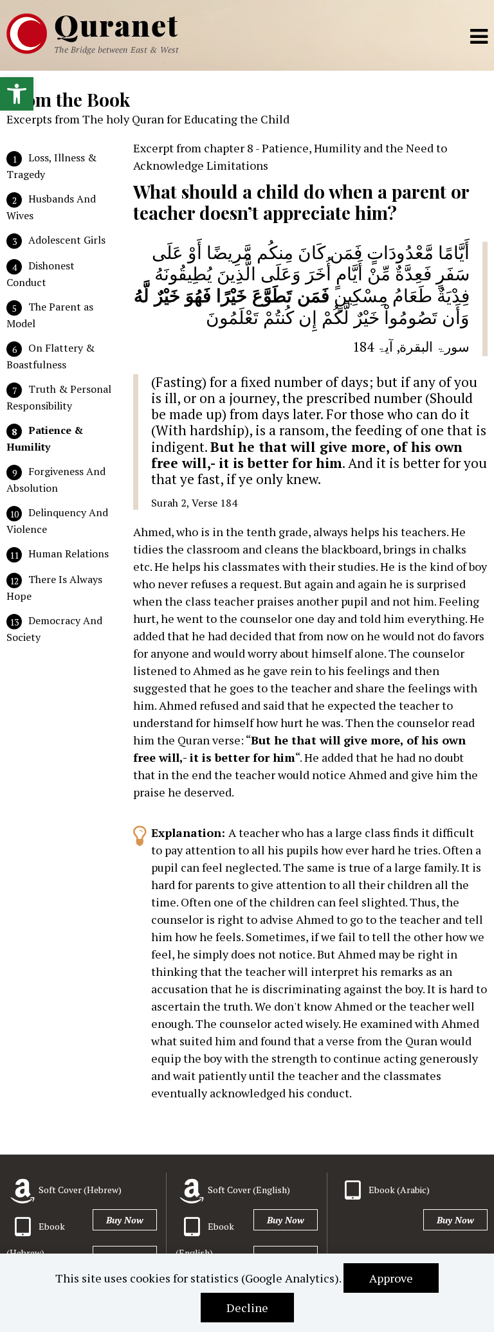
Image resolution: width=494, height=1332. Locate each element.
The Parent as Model (49, 315)
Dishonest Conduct (40, 273)
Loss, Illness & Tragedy (51, 165)
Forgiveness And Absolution (55, 479)
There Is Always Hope (54, 587)
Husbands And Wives (51, 207)
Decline (247, 1307)
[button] (16, 94)
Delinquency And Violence (57, 520)
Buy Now (124, 1220)
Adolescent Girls (66, 240)
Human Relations (68, 553)
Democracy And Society (54, 628)
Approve (391, 1278)
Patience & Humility (44, 438)
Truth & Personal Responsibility (58, 397)
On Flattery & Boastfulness (50, 356)
